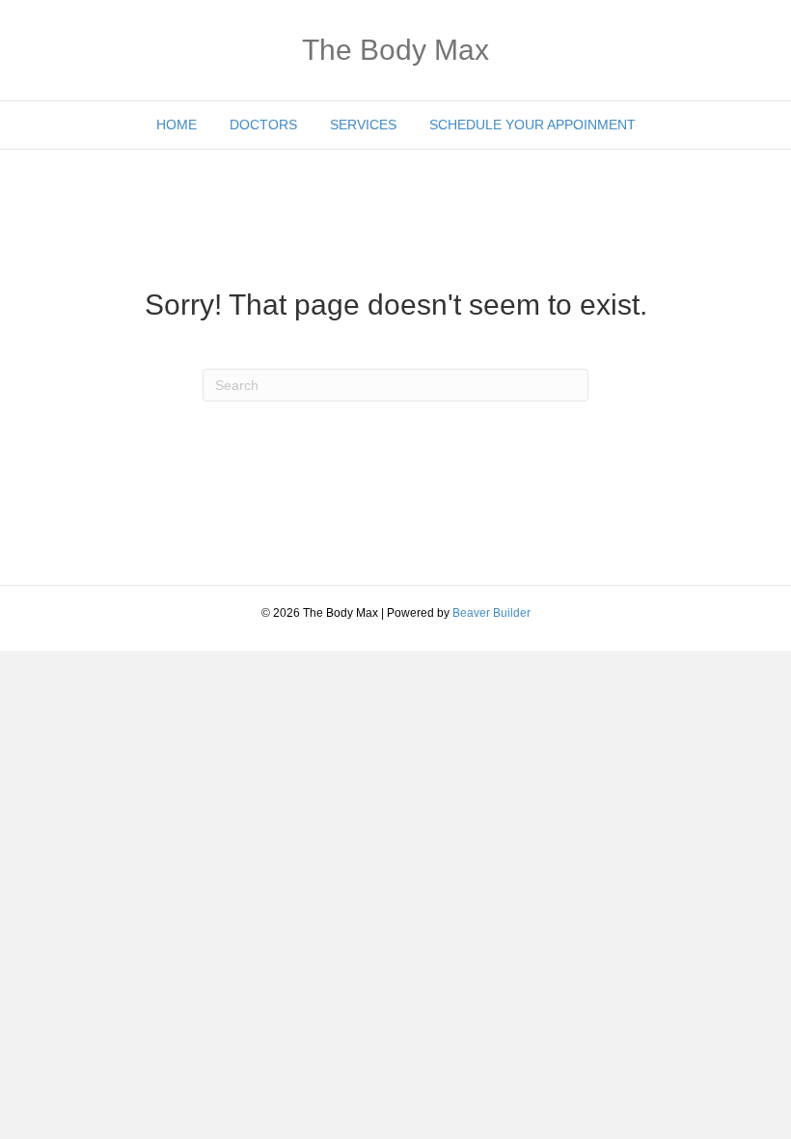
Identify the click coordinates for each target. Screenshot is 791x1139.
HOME (176, 124)
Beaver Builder (491, 613)
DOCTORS (263, 124)
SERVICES (363, 124)
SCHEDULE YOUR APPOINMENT (532, 124)
